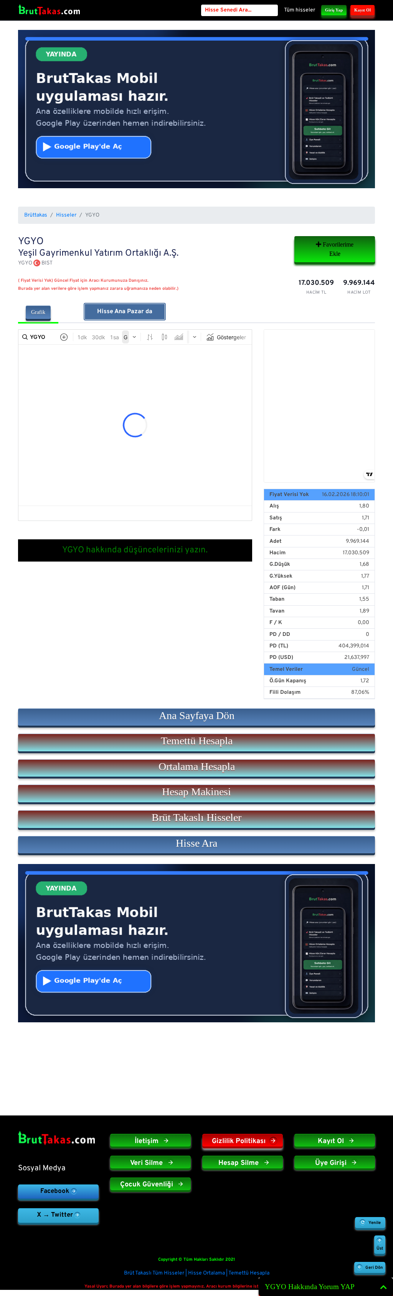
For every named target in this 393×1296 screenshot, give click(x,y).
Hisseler (66, 215)
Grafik (38, 312)
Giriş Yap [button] (334, 10)
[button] (196, 717)
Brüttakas (35, 215)
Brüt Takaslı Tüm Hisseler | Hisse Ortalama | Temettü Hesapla (196, 1273)
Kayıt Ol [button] (362, 10)
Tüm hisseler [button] (299, 10)
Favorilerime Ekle (337, 249)
